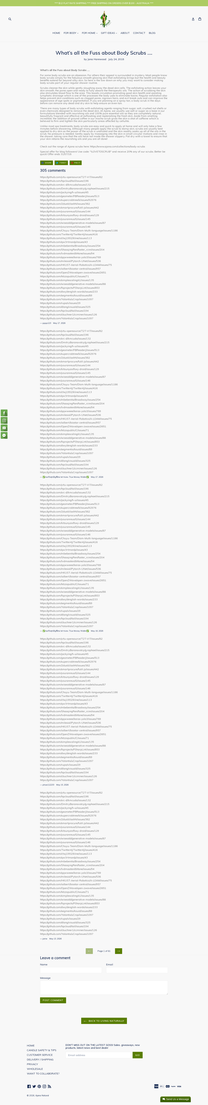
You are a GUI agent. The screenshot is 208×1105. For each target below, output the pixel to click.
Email (109, 964)
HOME (56, 33)
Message (45, 978)
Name (43, 964)
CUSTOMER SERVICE (40, 1054)
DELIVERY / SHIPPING (40, 1059)
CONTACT (139, 33)
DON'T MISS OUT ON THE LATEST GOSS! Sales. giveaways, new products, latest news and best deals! (103, 1046)
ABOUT (125, 33)
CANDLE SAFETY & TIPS (41, 1050)
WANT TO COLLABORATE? (43, 1073)
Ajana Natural (42, 1095)
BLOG (152, 33)
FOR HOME (90, 33)
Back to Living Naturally (106, 1020)
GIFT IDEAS (109, 33)
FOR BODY (72, 33)
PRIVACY (32, 1064)
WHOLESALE (35, 1068)
